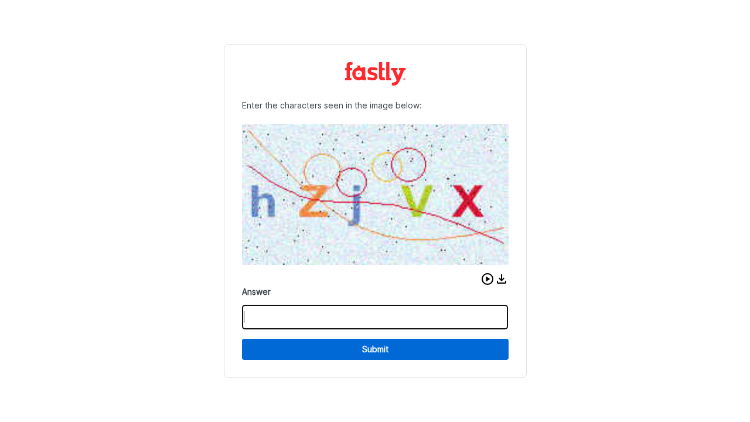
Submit (375, 349)
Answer (256, 292)
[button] (487, 279)
